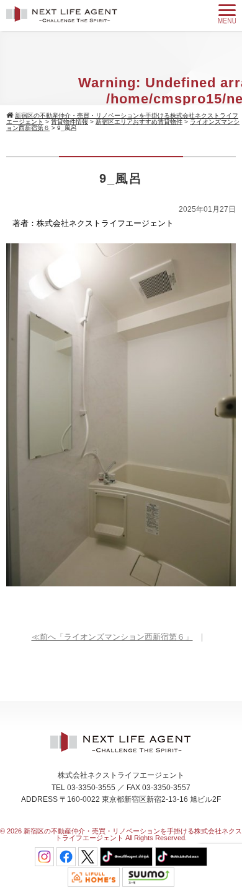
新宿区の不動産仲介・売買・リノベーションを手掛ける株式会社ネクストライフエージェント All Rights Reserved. (133, 834)
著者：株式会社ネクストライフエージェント (93, 223)
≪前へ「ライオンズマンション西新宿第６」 (112, 636)
